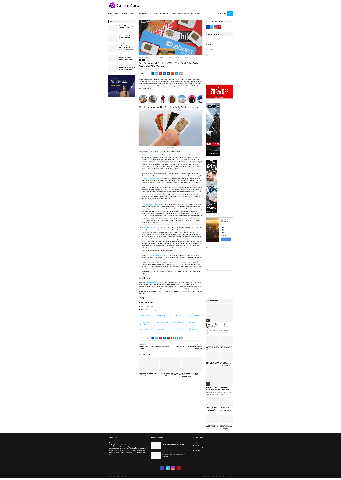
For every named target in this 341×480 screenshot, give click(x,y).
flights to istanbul (177, 329)
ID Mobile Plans (160, 315)
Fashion (124, 13)
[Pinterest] (225, 13)
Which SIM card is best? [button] (147, 302)
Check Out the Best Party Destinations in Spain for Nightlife (216, 326)
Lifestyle (155, 13)
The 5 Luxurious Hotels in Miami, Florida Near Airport (212, 426)
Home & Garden (183, 13)
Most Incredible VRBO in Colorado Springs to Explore (212, 347)
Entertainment (144, 13)
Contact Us (196, 450)
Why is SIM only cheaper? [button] (148, 306)
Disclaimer (196, 445)
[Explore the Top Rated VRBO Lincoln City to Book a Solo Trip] (226, 340)
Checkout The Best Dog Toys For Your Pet (126, 26)
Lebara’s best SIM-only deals (154, 282)
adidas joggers (160, 329)
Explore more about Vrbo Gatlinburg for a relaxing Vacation (212, 409)
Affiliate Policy (214, 476)
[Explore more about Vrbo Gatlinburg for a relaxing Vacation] (212, 401)
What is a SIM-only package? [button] (149, 309)
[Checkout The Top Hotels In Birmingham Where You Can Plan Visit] (226, 401)
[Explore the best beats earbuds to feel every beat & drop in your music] (113, 68)
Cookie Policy (222, 476)
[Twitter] (221, 13)
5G (163, 257)
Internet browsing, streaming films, (152, 204)
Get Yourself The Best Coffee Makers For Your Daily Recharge (126, 37)
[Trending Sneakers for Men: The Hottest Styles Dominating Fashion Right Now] (156, 445)
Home (110, 13)
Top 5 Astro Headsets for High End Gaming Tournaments (148, 374)
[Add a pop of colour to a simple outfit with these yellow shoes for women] (113, 48)
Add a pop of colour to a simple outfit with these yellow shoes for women (126, 47)
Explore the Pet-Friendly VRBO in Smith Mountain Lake (226, 426)
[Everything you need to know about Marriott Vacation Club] (219, 377)
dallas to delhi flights (162, 322)
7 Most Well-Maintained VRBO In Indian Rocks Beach (225, 364)
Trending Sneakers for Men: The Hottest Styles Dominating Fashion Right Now (174, 443)
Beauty (116, 13)
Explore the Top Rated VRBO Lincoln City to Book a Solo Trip (226, 347)
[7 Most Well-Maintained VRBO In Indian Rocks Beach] (226, 356)
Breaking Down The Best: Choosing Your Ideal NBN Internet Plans (190, 374)
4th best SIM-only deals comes (153, 227)
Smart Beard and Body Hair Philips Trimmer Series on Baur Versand (126, 57)
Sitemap (229, 476)
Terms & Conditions (199, 448)
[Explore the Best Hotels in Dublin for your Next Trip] (212, 356)
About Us (196, 443)
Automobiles (195, 13)
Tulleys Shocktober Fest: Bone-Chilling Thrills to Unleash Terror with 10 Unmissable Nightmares (175, 454)
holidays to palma (193, 329)
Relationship (164, 13)
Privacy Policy (205, 476)
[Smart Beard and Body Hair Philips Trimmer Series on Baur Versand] (113, 58)
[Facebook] (219, 13)
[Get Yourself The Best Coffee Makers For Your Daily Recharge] (113, 38)
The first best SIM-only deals (150, 155)
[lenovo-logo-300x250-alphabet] (206, 39)
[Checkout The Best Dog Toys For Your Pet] (113, 28)
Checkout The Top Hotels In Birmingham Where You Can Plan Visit (226, 410)
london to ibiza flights (178, 322)
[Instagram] (223, 13)
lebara (143, 60)
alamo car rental (145, 315)
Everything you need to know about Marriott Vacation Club (217, 388)
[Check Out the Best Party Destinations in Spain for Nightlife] (219, 313)
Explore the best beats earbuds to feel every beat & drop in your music (127, 67)
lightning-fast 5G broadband (154, 178)
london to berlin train (146, 329)
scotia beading (192, 322)
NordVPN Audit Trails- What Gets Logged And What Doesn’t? (170, 374)
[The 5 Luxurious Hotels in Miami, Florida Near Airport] (212, 419)
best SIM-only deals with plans (156, 255)
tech (140, 60)
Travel (173, 13)
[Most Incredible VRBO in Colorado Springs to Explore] (212, 340)
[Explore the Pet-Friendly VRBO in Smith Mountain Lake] (226, 419)
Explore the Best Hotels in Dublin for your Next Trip (212, 364)
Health (133, 13)
